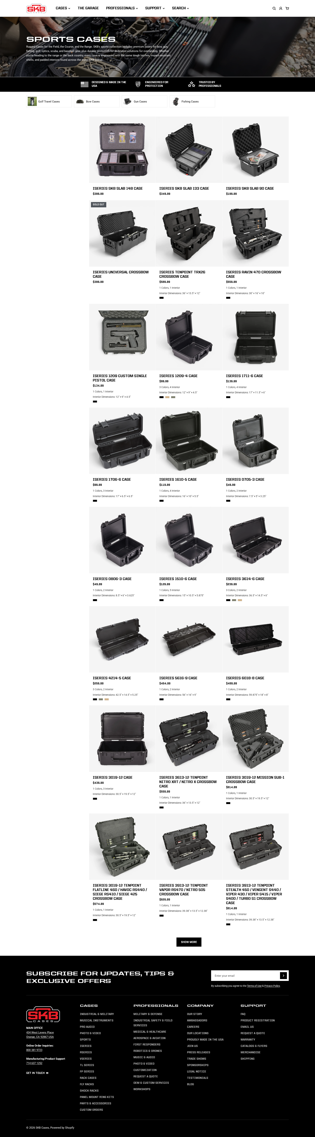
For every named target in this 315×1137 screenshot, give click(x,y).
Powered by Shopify (62, 1127)
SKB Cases (42, 1127)
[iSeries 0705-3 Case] (255, 441)
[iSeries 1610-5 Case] (189, 441)
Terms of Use (254, 985)
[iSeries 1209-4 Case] (189, 337)
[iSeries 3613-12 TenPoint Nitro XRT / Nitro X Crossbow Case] (189, 738)
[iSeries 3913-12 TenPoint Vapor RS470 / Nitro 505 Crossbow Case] (189, 846)
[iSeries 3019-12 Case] (122, 738)
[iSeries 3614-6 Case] (255, 540)
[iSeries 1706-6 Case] (122, 441)
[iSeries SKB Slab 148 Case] (122, 150)
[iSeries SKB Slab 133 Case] (189, 150)
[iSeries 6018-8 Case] (255, 639)
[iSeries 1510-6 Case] (189, 540)
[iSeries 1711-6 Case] (255, 337)
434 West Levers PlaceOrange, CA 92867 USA (40, 1035)
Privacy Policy (272, 985)
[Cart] (287, 8)
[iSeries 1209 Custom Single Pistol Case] (122, 337)
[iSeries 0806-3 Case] (122, 540)
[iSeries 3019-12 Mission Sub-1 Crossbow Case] (255, 738)
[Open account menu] (280, 8)
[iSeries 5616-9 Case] (189, 639)
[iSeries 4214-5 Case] (122, 639)
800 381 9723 (34, 1050)
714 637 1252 (34, 1063)
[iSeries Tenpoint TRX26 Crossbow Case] (189, 233)
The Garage (88, 8)
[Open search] (274, 8)
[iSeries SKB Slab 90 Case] (255, 150)
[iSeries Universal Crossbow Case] (122, 233)
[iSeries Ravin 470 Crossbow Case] (255, 233)
